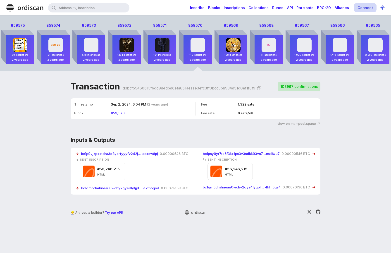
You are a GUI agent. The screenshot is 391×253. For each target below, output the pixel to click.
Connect (365, 7)
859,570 (118, 113)
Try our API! (114, 212)
